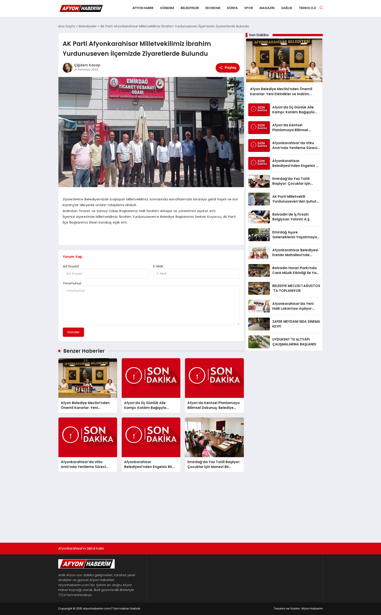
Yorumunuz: (72, 283)
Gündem (167, 8)
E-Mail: (158, 266)
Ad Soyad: (71, 266)
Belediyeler (190, 8)
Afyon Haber (142, 8)
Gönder (73, 332)
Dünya (232, 8)
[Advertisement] (190, 505)
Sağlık (286, 8)
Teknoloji (307, 8)
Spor (248, 8)
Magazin (267, 8)
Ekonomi (212, 8)
